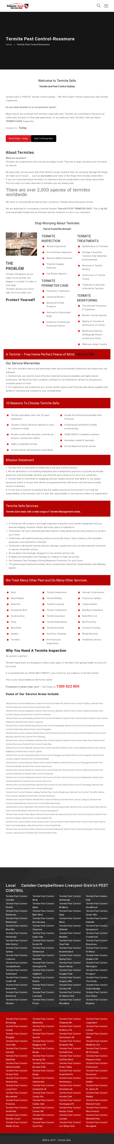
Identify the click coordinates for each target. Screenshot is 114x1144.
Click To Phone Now (43, 138)
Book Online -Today (18, 138)
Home (9, 44)
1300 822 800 (85, 354)
